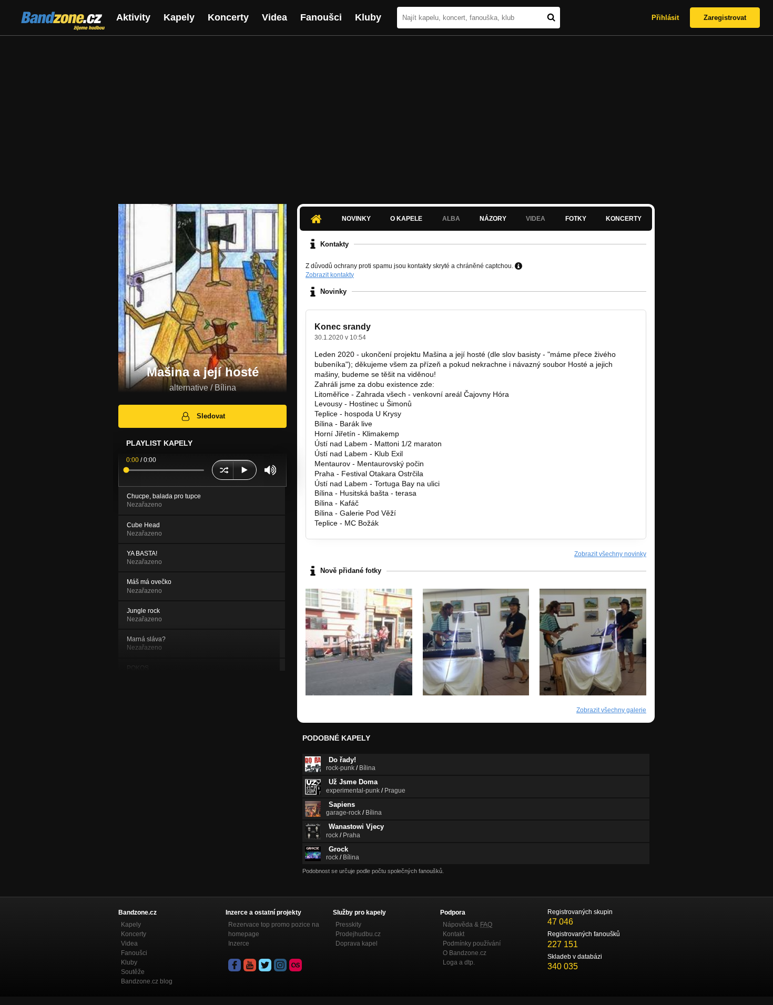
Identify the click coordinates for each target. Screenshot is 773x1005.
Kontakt (453, 934)
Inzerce (238, 943)
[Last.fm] (295, 965)
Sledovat (211, 416)
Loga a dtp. (459, 962)
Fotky (575, 218)
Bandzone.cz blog (146, 981)
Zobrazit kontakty (330, 275)
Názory (493, 218)
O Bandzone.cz (464, 953)
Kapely (179, 17)
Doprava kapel (356, 943)
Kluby (368, 17)
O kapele (406, 218)
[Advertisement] (386, 114)
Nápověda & (467, 924)
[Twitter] (265, 965)
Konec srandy (342, 326)
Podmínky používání (472, 943)
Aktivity (133, 17)
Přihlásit (665, 18)
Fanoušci (321, 17)
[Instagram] (280, 965)
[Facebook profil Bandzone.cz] (234, 965)
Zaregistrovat (725, 18)
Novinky (356, 218)
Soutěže (133, 972)
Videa (274, 17)
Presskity (348, 924)
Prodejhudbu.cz (358, 934)
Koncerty (228, 17)
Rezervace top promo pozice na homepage (273, 929)
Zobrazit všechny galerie (611, 710)
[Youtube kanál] (249, 965)
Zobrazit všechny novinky (610, 554)
